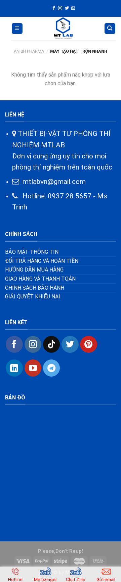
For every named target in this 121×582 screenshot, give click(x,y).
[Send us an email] (73, 8)
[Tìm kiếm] (110, 28)
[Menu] (17, 28)
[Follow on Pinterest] (88, 344)
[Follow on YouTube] (33, 367)
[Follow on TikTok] (51, 344)
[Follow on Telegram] (51, 367)
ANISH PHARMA (29, 51)
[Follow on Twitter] (67, 8)
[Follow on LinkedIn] (14, 367)
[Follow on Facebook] (54, 8)
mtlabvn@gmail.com (54, 182)
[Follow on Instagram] (60, 8)
